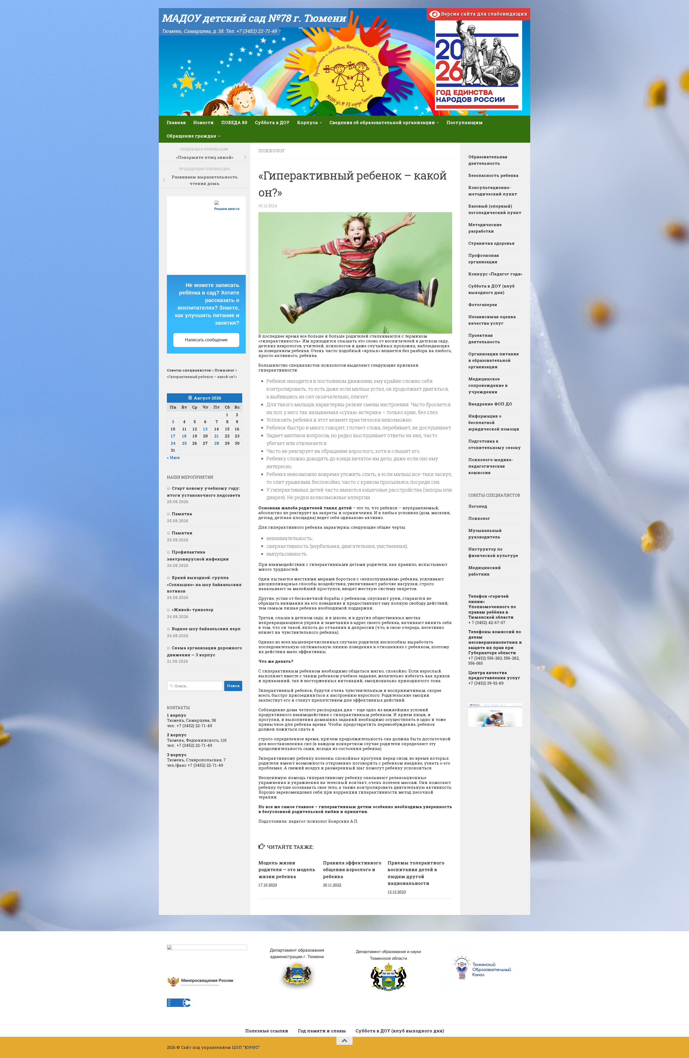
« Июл (173, 457)
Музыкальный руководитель (485, 533)
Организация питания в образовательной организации (493, 360)
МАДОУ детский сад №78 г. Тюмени (253, 17)
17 (173, 436)
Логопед (477, 506)
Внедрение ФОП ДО (490, 404)
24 (173, 443)
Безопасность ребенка (493, 175)
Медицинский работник (484, 571)
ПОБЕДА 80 (234, 122)
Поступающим (465, 122)
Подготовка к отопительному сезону (494, 444)
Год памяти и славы (322, 1031)
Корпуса (307, 122)
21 (216, 436)
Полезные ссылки (266, 1031)
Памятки (182, 532)
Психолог (271, 150)
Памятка (182, 513)
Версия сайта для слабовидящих (484, 13)
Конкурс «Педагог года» (495, 273)
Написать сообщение (206, 340)
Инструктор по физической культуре (493, 552)
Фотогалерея (482, 304)
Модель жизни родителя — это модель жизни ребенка (286, 870)
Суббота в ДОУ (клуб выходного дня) (491, 289)
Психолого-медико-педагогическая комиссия (490, 466)
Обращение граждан (191, 136)
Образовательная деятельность (487, 160)
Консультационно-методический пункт (492, 191)
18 (184, 436)
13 (205, 429)
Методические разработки (485, 228)
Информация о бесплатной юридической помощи (493, 422)
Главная (176, 122)
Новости (203, 122)
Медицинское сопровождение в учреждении (488, 385)
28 (216, 443)
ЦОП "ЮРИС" (246, 1047)
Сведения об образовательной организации (382, 122)
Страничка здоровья (491, 243)
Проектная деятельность (484, 338)
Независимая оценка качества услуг (492, 320)
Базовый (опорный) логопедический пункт (494, 209)
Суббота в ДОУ (272, 122)
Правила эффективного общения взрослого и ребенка (352, 870)
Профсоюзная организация (483, 258)
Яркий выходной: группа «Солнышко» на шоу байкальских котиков (204, 584)
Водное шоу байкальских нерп (206, 628)
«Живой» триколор (192, 609)
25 (184, 443)
